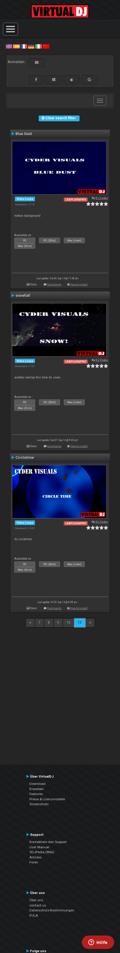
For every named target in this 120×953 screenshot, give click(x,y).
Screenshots (39, 804)
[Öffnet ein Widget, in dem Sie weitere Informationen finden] (98, 943)
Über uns (36, 900)
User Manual (39, 847)
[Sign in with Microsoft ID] (54, 79)
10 (68, 622)
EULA (33, 915)
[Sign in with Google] (89, 79)
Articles (35, 857)
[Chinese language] (46, 46)
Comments (54, 284)
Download (37, 784)
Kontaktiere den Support (48, 842)
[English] (9, 46)
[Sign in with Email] (37, 62)
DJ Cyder (102, 198)
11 (80, 622)
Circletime (24, 458)
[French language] (24, 46)
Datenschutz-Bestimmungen (51, 910)
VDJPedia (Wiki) (41, 852)
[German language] (31, 46)
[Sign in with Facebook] (36, 79)
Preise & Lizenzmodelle (47, 799)
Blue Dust (23, 134)
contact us (37, 905)
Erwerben (36, 789)
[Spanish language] (16, 46)
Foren (33, 862)
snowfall (22, 296)
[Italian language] (38, 46)
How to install (79, 284)
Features (36, 794)
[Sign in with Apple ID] (71, 79)
